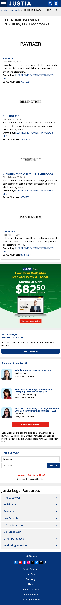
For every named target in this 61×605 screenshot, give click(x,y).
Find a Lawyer (10, 452)
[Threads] (32, 562)
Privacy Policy (30, 594)
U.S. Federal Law (13, 525)
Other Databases (13, 538)
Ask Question (30, 351)
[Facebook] (24, 562)
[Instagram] (28, 562)
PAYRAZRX (9, 231)
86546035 (25, 197)
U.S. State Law (12, 531)
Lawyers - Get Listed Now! (30, 475)
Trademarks (14, 10)
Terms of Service (30, 589)
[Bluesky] (36, 562)
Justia (4, 10)
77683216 (25, 139)
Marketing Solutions (15, 545)
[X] (41, 562)
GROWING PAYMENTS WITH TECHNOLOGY (28, 173)
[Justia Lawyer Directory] (45, 562)
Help (30, 584)
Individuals (9, 504)
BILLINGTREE (11, 116)
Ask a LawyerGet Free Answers (12, 336)
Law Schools (10, 518)
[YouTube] (20, 562)
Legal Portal (30, 574)
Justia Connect (30, 569)
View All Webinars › (30, 424)
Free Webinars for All (14, 363)
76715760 (25, 81)
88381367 (25, 254)
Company (30, 579)
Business (8, 511)
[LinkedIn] (16, 562)
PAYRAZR (8, 58)
